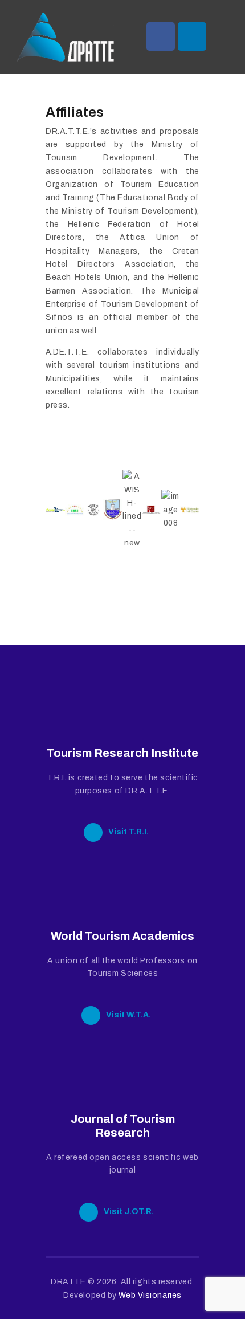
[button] (57, 510)
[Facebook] (160, 36)
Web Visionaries (150, 1295)
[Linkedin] (192, 36)
